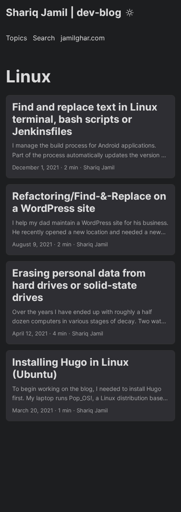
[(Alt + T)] (130, 12)
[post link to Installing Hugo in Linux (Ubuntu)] (90, 386)
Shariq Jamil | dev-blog (63, 12)
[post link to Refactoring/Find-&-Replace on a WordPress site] (90, 220)
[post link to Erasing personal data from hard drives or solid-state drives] (90, 302)
